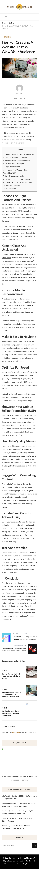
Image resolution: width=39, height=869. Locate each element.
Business (7, 37)
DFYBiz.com (23, 211)
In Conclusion (9, 189)
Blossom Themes (10, 864)
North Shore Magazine (25, 858)
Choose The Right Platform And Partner (19, 154)
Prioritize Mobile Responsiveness (16, 161)
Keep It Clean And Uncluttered (15, 157)
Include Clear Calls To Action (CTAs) (17, 182)
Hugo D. (19, 94)
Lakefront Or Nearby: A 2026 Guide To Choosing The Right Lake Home (19, 797)
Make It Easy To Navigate (13, 164)
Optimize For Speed (11, 167)
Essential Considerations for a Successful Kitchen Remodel (17, 819)
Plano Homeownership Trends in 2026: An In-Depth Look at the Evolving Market (18, 805)
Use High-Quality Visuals (13, 176)
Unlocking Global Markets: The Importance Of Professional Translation (11, 695)
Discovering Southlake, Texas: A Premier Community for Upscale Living (16, 827)
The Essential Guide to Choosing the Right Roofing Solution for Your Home (17, 812)
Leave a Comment (19, 98)
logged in (16, 732)
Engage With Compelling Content (16, 179)
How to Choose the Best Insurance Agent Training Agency (11, 676)
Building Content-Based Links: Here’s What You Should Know (10, 713)
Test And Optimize (11, 186)
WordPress (30, 864)
